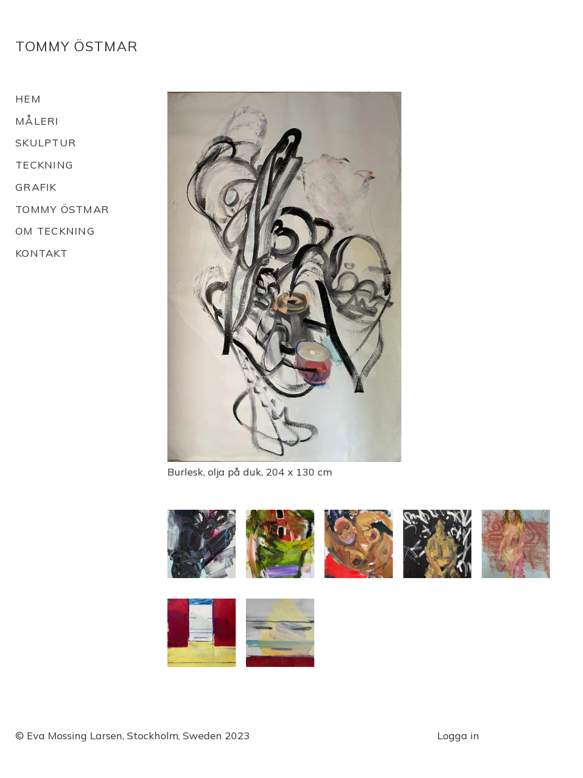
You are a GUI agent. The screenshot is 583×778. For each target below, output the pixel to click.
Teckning (44, 164)
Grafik (36, 187)
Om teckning (55, 231)
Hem (28, 98)
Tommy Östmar (76, 46)
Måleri (37, 121)
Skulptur (45, 142)
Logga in (458, 735)
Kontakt (41, 253)
